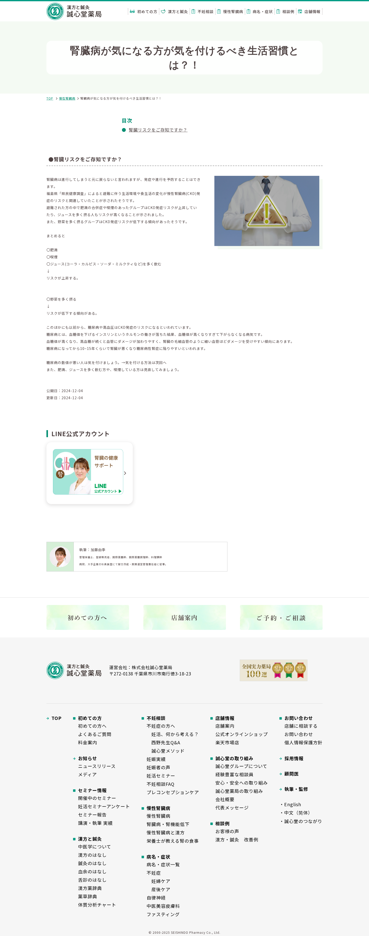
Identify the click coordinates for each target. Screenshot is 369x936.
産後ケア (158, 889)
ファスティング (163, 914)
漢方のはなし (92, 854)
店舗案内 (224, 725)
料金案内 (87, 742)
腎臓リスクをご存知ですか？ (158, 130)
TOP (49, 98)
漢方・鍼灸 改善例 (236, 839)
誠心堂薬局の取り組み (239, 791)
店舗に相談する (301, 725)
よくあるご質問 (94, 734)
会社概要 (224, 799)
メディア (87, 774)
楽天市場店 (227, 742)
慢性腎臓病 (67, 98)
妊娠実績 (156, 759)
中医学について (94, 846)
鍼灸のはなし (92, 863)
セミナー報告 (92, 814)
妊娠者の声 (158, 767)
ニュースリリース (97, 766)
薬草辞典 (87, 896)
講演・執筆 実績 (95, 823)
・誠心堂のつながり (300, 821)
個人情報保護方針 (303, 742)
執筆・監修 (296, 789)
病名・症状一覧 (163, 864)
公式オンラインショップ (241, 734)
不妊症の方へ (161, 725)
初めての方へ (92, 725)
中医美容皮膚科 (163, 906)
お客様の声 (227, 831)
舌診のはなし (92, 879)
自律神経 (156, 897)
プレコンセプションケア (173, 792)
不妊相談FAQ (160, 784)
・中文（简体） (296, 812)
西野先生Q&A (163, 742)
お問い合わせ (298, 734)
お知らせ (87, 758)
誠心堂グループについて (241, 766)
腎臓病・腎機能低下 (168, 824)
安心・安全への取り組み (241, 782)
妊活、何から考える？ (173, 734)
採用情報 (293, 758)
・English (290, 804)
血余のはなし (92, 871)
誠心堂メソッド (166, 750)
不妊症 (154, 872)
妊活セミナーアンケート (104, 806)
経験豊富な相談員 (234, 774)
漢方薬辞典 (90, 888)
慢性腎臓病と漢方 (166, 832)
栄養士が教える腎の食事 (173, 840)
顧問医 (291, 773)
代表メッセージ (232, 807)
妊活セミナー (161, 775)
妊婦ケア (158, 881)
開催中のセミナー (97, 798)
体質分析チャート (97, 904)
